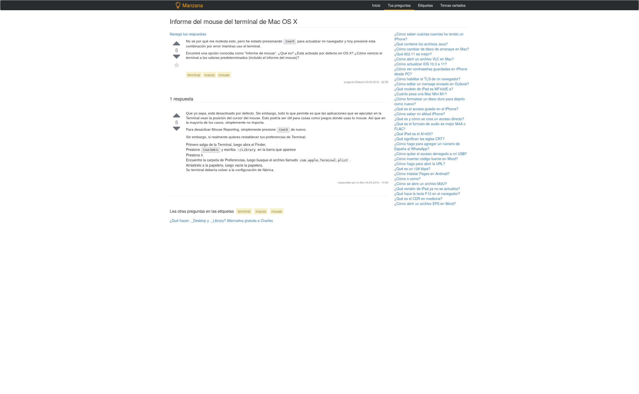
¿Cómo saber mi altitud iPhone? (419, 113)
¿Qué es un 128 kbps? (412, 168)
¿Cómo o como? (407, 178)
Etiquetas (425, 5)
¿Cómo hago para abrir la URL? (419, 163)
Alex (362, 182)
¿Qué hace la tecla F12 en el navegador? (427, 193)
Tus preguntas (399, 5)
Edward (360, 82)
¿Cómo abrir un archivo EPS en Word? (425, 203)
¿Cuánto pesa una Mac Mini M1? (420, 93)
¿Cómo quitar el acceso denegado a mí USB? (430, 153)
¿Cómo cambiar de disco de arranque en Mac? (431, 48)
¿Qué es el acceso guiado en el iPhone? (426, 108)
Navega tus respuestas (188, 33)
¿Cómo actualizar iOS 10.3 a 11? (420, 63)
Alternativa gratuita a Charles (250, 220)
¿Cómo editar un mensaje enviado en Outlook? (431, 83)
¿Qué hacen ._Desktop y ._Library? (198, 220)
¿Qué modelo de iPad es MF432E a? (423, 88)
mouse (224, 74)
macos (209, 74)
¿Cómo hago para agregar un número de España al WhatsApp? (427, 146)
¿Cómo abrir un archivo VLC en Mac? (424, 58)
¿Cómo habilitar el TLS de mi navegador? (427, 78)
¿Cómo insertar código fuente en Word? (426, 158)
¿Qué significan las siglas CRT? (419, 138)
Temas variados (453, 5)
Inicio (376, 5)
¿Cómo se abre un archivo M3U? (420, 183)
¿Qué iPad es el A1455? (413, 133)
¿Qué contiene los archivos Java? (421, 43)
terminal (193, 74)
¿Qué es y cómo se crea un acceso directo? (429, 118)
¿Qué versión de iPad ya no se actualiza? (427, 188)
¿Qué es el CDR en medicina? (418, 198)
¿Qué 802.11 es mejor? (413, 53)
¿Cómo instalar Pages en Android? (422, 173)
